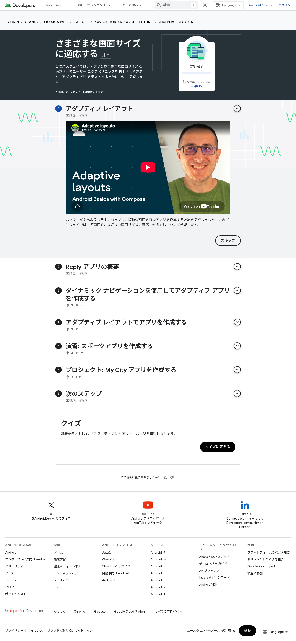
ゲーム (58, 552)
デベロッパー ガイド (213, 564)
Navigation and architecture (123, 22)
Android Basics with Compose (58, 22)
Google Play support (261, 566)
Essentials (53, 5)
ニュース (11, 580)
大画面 (106, 552)
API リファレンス (210, 571)
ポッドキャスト (15, 594)
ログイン (284, 5)
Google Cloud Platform (130, 611)
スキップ (228, 240)
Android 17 (158, 552)
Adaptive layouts (176, 22)
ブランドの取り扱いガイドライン (70, 630)
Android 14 (158, 573)
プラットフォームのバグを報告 (268, 552)
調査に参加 (255, 573)
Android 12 (158, 587)
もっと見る (130, 5)
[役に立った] (165, 477)
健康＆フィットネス (67, 566)
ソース (9, 573)
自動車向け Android (115, 573)
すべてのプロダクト (168, 611)
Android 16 (158, 559)
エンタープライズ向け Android (26, 559)
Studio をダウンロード (214, 577)
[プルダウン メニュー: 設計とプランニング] (111, 5)
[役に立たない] (172, 477)
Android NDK (208, 584)
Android (10, 552)
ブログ (9, 587)
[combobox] (176, 5)
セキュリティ (14, 566)
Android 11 (158, 594)
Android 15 (158, 566)
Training (13, 22)
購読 (247, 630)
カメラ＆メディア (66, 573)
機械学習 (60, 559)
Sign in (196, 86)
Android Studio (260, 5)
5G (56, 587)
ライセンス (35, 630)
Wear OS (108, 559)
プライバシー (63, 580)
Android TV (109, 580)
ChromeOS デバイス (116, 566)
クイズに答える (217, 447)
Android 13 (158, 580)
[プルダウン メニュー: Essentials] (67, 5)
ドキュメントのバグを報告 (265, 559)
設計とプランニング (92, 5)
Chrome (79, 611)
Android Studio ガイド (214, 557)
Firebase (100, 611)
